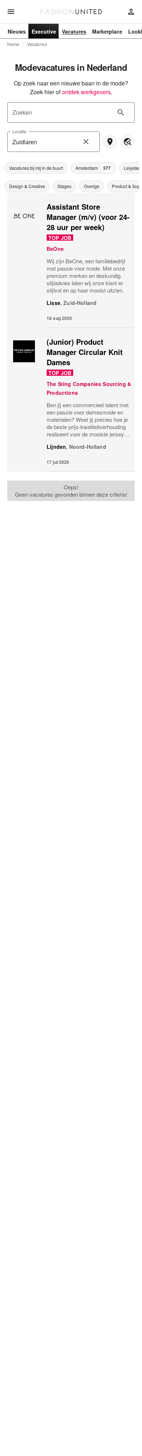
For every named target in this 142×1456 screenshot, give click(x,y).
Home (13, 44)
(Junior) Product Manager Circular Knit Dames (85, 351)
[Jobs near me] (110, 141)
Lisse (53, 302)
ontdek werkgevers (86, 92)
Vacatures (37, 44)
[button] (36, 168)
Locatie (19, 131)
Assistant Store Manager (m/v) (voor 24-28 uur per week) (88, 216)
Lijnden (56, 446)
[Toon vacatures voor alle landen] (127, 141)
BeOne (55, 248)
